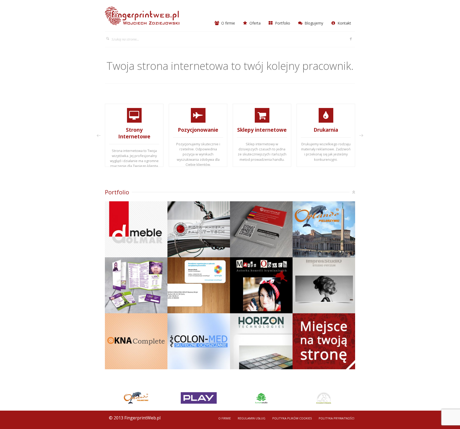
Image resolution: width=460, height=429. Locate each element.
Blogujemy (313, 23)
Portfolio (282, 23)
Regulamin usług (251, 418)
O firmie (227, 23)
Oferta (254, 23)
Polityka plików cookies (292, 418)
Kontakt (343, 23)
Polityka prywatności (336, 418)
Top (353, 192)
